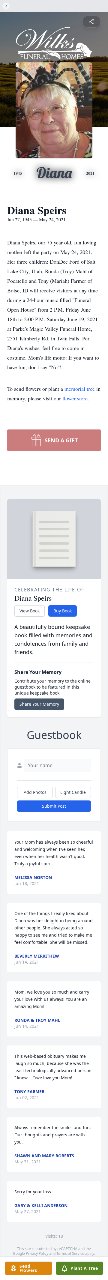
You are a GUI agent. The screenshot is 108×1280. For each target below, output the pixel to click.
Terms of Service (70, 1253)
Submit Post (54, 806)
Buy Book (62, 611)
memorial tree (79, 388)
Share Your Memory (39, 704)
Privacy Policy (37, 1253)
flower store (75, 398)
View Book (30, 611)
